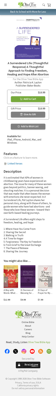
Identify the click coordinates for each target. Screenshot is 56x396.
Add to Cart (29, 99)
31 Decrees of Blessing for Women (26, 293)
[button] (43, 5)
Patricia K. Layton (32, 82)
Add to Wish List (30, 126)
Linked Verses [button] (14, 163)
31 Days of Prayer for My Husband (44, 293)
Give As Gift (29, 114)
